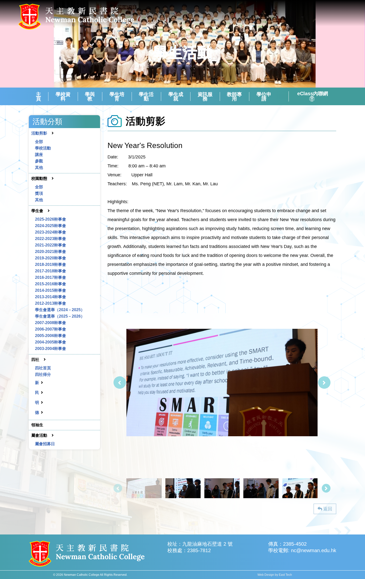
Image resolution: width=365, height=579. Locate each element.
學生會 (37, 211)
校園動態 (39, 178)
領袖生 (37, 425)
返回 (327, 508)
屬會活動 (39, 435)
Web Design (265, 575)
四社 (35, 359)
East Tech (285, 575)
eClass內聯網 (312, 93)
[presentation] (119, 382)
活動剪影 (39, 133)
